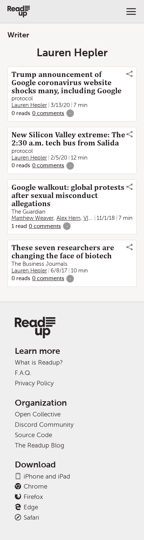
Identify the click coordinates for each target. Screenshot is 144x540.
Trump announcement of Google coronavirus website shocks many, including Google (66, 82)
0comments (48, 113)
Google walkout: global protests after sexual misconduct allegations (67, 195)
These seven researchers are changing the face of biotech (62, 251)
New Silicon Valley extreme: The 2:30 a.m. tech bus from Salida (68, 138)
